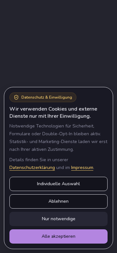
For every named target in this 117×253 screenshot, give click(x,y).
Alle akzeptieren (58, 236)
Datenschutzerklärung (32, 167)
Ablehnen (58, 201)
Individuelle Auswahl (58, 184)
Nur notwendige (58, 219)
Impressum (82, 167)
